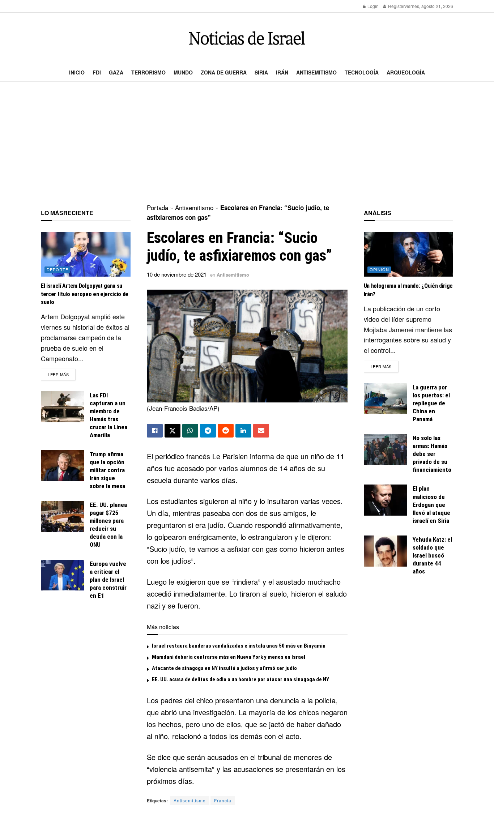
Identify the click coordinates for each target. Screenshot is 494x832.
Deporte (57, 269)
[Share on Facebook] (155, 431)
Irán (282, 72)
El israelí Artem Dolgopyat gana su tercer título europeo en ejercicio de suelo (84, 294)
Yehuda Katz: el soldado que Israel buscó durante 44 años (432, 555)
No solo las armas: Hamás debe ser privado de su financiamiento (432, 453)
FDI (97, 72)
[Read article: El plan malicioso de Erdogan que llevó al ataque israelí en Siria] (385, 500)
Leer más (62, 374)
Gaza (116, 72)
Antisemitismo (316, 72)
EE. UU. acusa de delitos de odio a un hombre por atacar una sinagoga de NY (240, 679)
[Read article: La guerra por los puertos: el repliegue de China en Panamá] (385, 398)
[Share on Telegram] (208, 431)
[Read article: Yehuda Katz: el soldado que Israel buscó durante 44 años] (385, 551)
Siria (261, 72)
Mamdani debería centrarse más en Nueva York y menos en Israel (228, 657)
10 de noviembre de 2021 (176, 274)
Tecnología (362, 72)
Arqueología (406, 72)
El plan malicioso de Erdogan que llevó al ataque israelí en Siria (431, 504)
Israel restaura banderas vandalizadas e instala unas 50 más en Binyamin (238, 646)
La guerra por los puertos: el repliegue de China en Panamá (431, 403)
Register (396, 6)
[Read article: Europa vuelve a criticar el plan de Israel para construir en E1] (62, 575)
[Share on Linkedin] (243, 431)
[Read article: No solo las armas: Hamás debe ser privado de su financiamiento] (385, 449)
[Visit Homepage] (247, 38)
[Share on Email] (261, 431)
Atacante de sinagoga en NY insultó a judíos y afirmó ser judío (224, 668)
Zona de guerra (224, 72)
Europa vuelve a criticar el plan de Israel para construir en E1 (108, 579)
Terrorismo (148, 72)
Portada (157, 207)
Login (372, 6)
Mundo (183, 72)
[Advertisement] (247, 143)
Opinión (379, 269)
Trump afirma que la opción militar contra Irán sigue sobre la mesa (107, 470)
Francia (222, 800)
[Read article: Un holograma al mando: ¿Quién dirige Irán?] (408, 254)
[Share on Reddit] (226, 431)
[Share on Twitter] (172, 431)
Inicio (77, 72)
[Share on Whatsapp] (190, 431)
